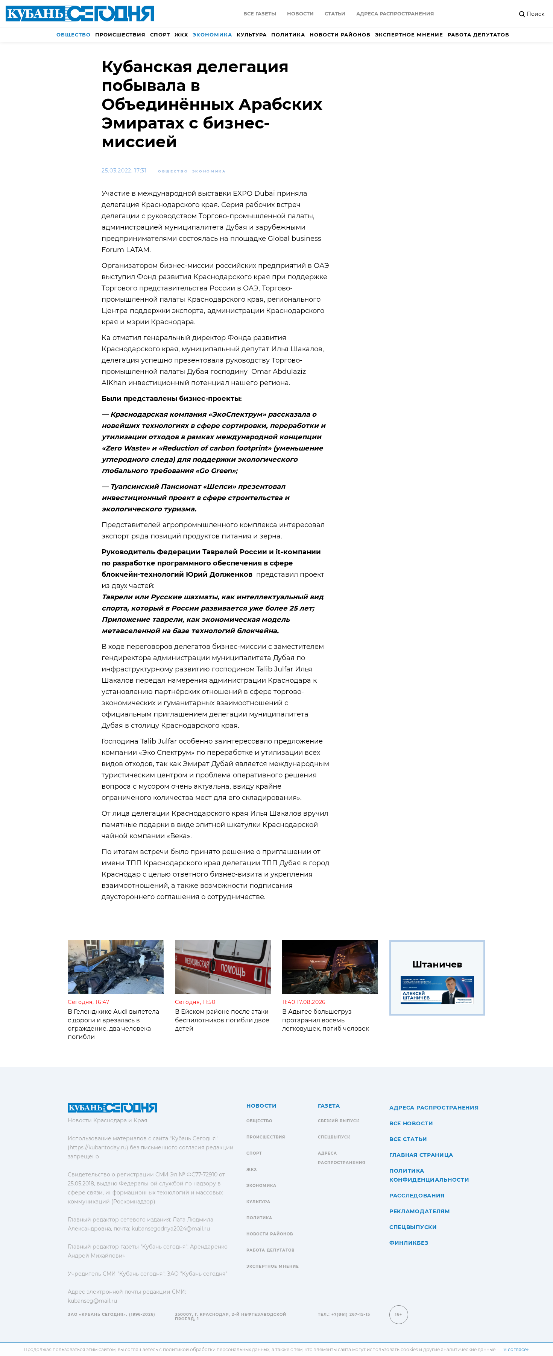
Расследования (417, 1195)
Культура (252, 35)
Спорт (160, 35)
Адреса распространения (395, 14)
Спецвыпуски (413, 1227)
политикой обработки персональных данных (216, 1349)
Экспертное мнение (409, 35)
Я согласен (516, 1349)
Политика (288, 35)
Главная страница (421, 1155)
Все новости (411, 1123)
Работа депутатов (478, 35)
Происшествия (120, 35)
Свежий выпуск (338, 1121)
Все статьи (408, 1139)
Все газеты (259, 14)
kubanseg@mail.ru (92, 1300)
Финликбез (408, 1243)
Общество (73, 35)
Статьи (335, 14)
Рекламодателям (419, 1211)
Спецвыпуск (334, 1137)
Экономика (212, 35)
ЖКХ (181, 35)
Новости (300, 14)
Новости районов (340, 35)
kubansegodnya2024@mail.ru (171, 1228)
